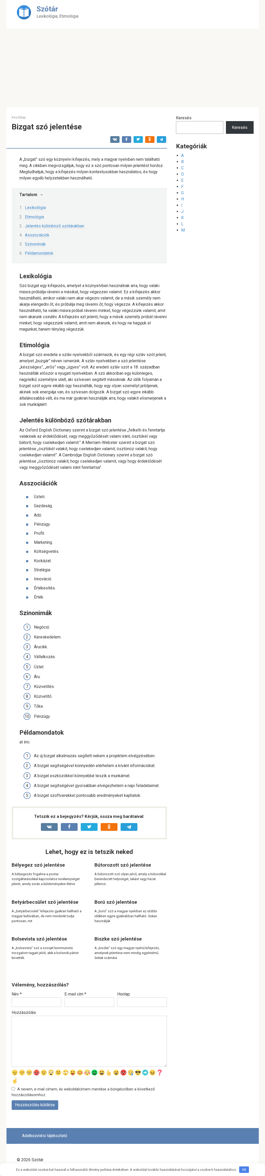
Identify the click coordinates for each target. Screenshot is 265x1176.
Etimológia (34, 216)
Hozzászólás (24, 1012)
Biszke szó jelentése (118, 939)
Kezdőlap (19, 117)
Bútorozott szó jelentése (122, 865)
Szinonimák (35, 244)
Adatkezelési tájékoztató (44, 1135)
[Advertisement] (132, 68)
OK (244, 1170)
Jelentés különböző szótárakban (54, 226)
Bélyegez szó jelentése (38, 865)
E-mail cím (75, 994)
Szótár (47, 9)
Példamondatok (39, 253)
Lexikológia (35, 207)
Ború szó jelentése (115, 902)
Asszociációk (37, 235)
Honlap (123, 994)
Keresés (184, 117)
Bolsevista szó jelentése (39, 939)
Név (17, 994)
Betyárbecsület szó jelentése (45, 902)
